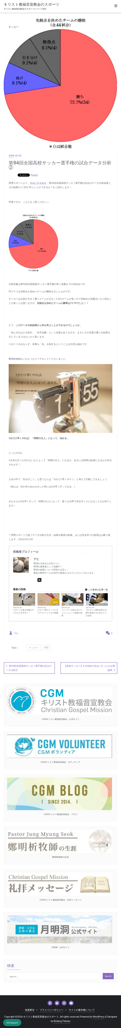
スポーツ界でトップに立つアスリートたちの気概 (47, 611)
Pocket (34, 175)
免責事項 (29, 1009)
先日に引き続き (38, 182)
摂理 (46, 647)
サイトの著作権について (82, 1009)
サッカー (33, 647)
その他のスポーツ (76, 604)
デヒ (16, 633)
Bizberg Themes (62, 1021)
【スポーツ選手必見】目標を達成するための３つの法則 (96, 613)
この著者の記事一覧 (98, 589)
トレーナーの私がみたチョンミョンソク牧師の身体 (71, 613)
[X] (39, 580)
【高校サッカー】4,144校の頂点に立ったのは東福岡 (89, 667)
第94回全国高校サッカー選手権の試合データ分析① (29, 667)
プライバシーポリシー (51, 1009)
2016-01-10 (15, 155)
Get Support (12, 1022)
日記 (32, 604)
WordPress (98, 1016)
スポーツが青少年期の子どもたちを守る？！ (23, 611)
